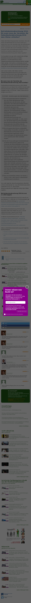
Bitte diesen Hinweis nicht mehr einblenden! (14, 314)
